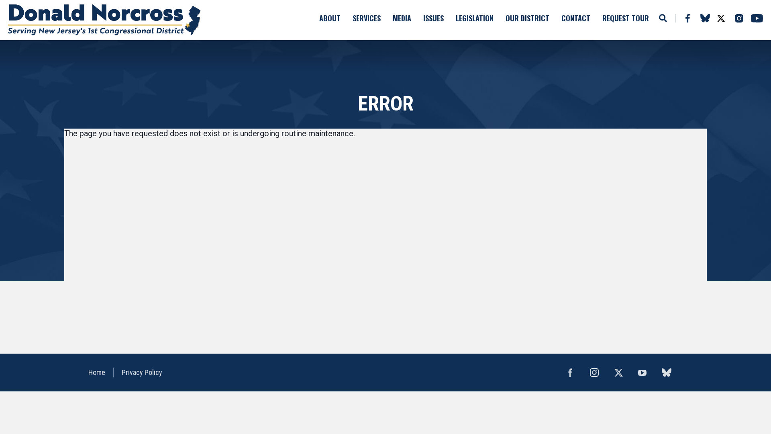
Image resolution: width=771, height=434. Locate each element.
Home (96, 372)
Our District (527, 18)
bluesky (705, 18)
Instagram (739, 18)
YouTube (757, 18)
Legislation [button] (475, 18)
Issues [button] (433, 18)
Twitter (721, 18)
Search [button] (663, 18)
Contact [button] (575, 18)
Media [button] (402, 18)
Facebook (687, 18)
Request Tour (625, 18)
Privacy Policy (142, 372)
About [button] (330, 18)
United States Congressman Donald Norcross (104, 20)
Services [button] (367, 18)
